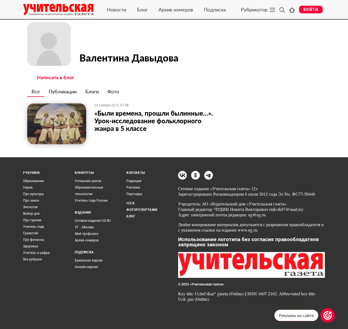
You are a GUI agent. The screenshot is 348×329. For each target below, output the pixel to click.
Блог (142, 10)
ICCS (130, 203)
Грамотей (30, 233)
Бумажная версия (89, 260)
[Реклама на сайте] (328, 315)
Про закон (31, 200)
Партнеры (134, 194)
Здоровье (30, 246)
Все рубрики (32, 259)
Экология (30, 207)
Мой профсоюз (86, 234)
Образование (33, 181)
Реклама (133, 187)
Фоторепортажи (141, 210)
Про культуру (33, 194)
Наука (28, 187)
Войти (310, 9)
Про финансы (33, 240)
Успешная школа (88, 181)
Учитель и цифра (36, 253)
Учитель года (33, 227)
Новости (116, 10)
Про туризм (32, 220)
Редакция (133, 181)
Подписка (215, 10)
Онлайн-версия (86, 267)
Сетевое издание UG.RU (93, 221)
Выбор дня (31, 214)
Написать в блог (55, 77)
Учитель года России (91, 200)
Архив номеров (176, 10)
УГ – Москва (84, 227)
